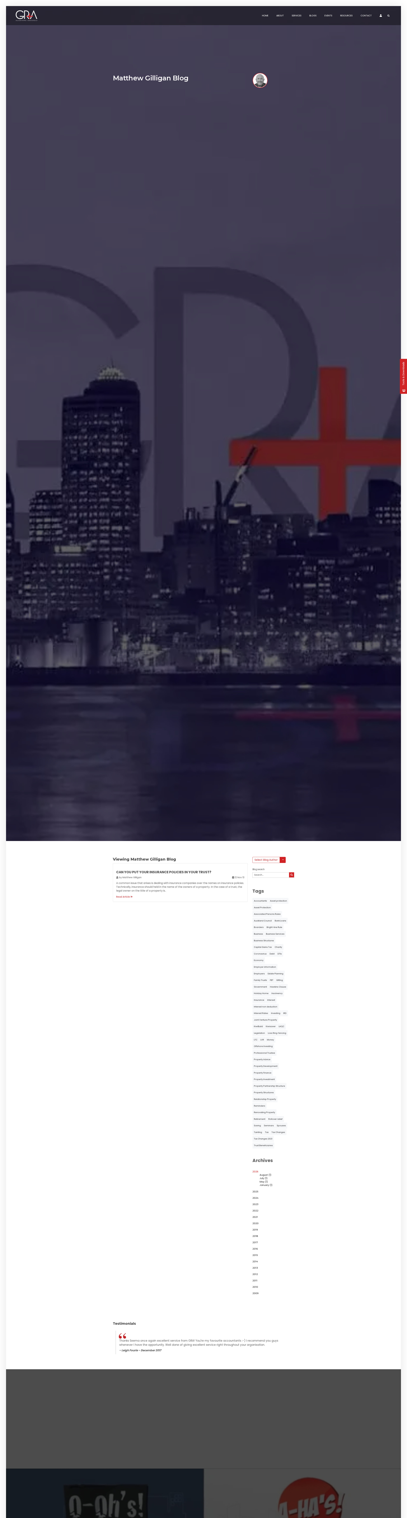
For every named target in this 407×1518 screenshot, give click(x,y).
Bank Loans (280, 920)
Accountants (260, 900)
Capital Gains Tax (263, 947)
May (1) (264, 1181)
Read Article (123, 896)
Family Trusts (260, 980)
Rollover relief (275, 1119)
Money (270, 1039)
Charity (278, 947)
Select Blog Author (266, 860)
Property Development (265, 1066)
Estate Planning (275, 973)
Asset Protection (262, 907)
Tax (267, 1132)
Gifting (279, 980)
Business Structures (264, 940)
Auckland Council (263, 920)
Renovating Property (264, 1112)
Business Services (275, 934)
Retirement (259, 1119)
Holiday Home (261, 993)
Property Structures (264, 1092)
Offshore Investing (263, 1046)
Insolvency (277, 993)
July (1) (264, 1178)
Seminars (269, 1125)
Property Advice (262, 1059)
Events (328, 15)
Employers (259, 973)
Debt (272, 953)
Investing (275, 1013)
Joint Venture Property (265, 1020)
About (280, 15)
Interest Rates (261, 1013)
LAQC (281, 1026)
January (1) (266, 1185)
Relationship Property (265, 1099)
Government (260, 986)
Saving (257, 1125)
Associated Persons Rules (267, 914)
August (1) (265, 1174)
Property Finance (262, 1072)
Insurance (259, 1000)
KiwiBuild (258, 1026)
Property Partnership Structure (269, 1086)
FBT (271, 980)
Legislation (259, 1033)
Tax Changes (278, 1132)
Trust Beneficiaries (263, 1145)
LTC (255, 1039)
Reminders (259, 1105)
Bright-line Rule (274, 927)
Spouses (281, 1125)
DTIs (280, 953)
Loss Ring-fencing (277, 1033)
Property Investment (264, 1079)
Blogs (313, 15)
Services (296, 15)
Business (258, 934)
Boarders (259, 927)
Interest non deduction (265, 1006)
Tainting (258, 1132)
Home (265, 15)
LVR (262, 1039)
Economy (258, 960)
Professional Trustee (264, 1053)
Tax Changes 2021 (263, 1138)
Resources (346, 15)
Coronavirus (260, 953)
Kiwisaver (271, 1026)
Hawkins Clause (278, 986)
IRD (284, 1013)
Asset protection (278, 900)
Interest (271, 1000)
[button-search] (291, 874)
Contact (366, 15)
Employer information (265, 967)
